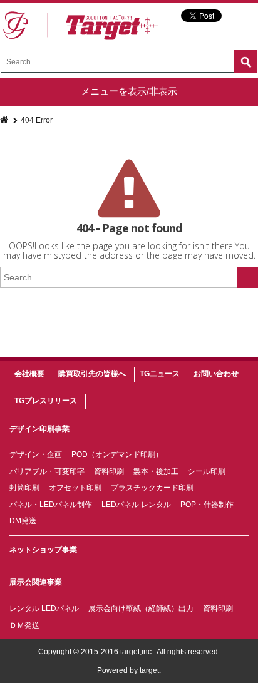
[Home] (5, 120)
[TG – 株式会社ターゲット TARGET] (80, 25)
